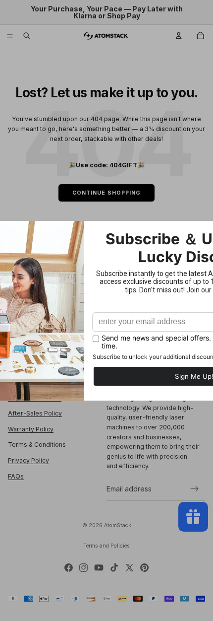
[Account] (179, 36)
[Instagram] (83, 567)
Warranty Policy (30, 429)
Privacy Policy (28, 460)
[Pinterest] (144, 567)
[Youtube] (99, 567)
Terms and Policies (106, 546)
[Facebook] (68, 567)
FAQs (16, 476)
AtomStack (117, 525)
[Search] (27, 36)
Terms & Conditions (37, 445)
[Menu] (10, 36)
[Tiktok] (114, 567)
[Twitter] (129, 567)
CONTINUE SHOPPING (106, 193)
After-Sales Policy (35, 413)
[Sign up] (194, 489)
